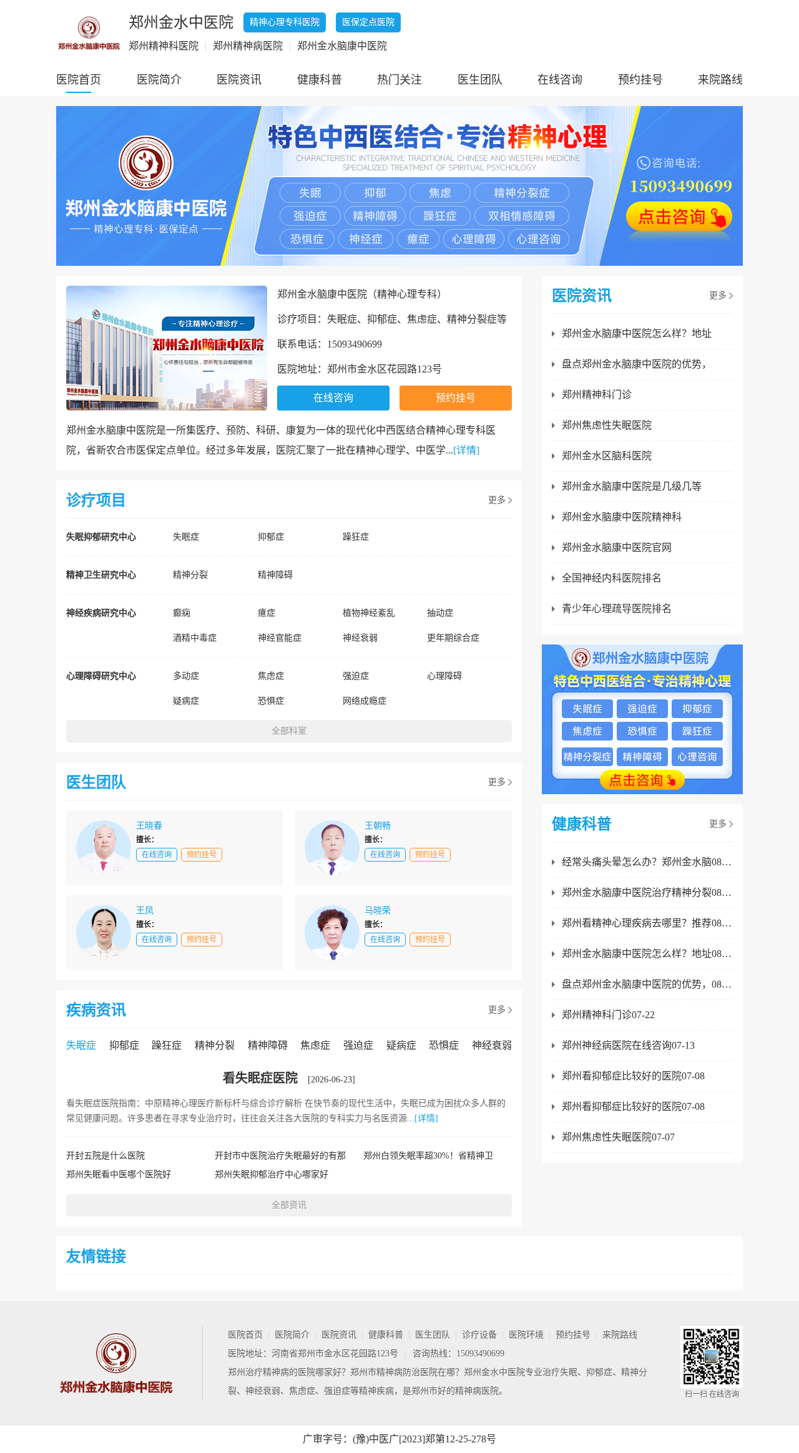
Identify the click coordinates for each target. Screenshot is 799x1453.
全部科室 (289, 731)
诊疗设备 (479, 1334)
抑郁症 (271, 537)
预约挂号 (640, 80)
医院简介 (159, 80)
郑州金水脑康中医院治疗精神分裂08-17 (647, 892)
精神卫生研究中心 (101, 575)
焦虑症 (271, 676)
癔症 (266, 613)
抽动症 (440, 613)
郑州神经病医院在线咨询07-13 (628, 1045)
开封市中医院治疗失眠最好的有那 (280, 1155)
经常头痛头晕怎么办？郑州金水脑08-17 (647, 862)
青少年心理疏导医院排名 (617, 608)
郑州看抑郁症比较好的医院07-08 (633, 1076)
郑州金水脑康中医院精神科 (622, 517)
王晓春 (149, 825)
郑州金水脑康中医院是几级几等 (632, 486)
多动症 (186, 676)
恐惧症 (271, 701)
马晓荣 (378, 910)
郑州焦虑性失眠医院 (607, 425)
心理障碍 (444, 676)
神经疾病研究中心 (101, 613)
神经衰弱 (360, 638)
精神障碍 (275, 575)
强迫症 (356, 676)
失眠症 (186, 537)
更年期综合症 (453, 638)
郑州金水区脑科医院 (607, 455)
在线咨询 (559, 80)
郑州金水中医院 (494, 1372)
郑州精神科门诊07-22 (608, 1014)
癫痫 (181, 613)
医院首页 (78, 80)
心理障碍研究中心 (101, 676)
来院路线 (720, 80)
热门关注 (399, 80)
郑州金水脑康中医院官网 (617, 547)
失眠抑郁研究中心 (101, 537)
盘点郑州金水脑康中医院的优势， (637, 364)
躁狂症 (356, 537)
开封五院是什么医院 (105, 1155)
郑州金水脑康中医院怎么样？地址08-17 (647, 953)
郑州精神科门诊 (597, 394)
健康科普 (319, 80)
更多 (497, 500)
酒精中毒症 (195, 638)
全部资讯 (289, 1205)
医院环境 (526, 1334)
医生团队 (480, 80)
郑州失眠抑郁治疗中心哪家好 (271, 1174)
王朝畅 (378, 825)
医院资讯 (239, 80)
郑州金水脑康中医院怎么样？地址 (637, 333)
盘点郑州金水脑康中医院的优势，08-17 (647, 984)
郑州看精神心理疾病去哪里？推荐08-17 (647, 923)
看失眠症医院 (260, 1078)
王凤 (145, 910)
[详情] (466, 450)
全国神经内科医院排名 (612, 578)
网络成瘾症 (364, 701)
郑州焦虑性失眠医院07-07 (618, 1137)
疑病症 (186, 701)
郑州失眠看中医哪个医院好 (118, 1174)
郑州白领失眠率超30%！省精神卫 (428, 1155)
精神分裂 (190, 575)
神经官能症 (279, 638)
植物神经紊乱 (369, 613)
